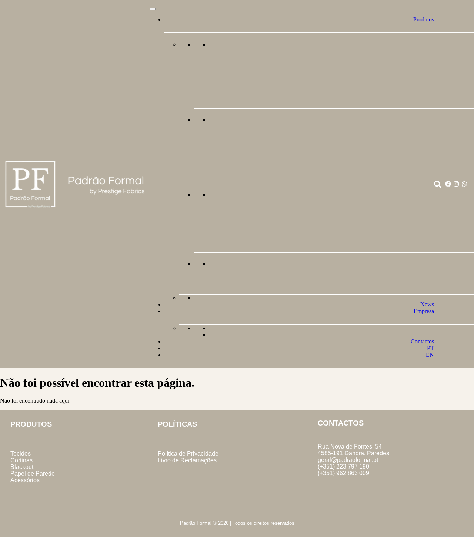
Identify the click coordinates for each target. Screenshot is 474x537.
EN (430, 355)
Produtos (423, 19)
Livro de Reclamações (187, 460)
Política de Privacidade (188, 453)
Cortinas (21, 460)
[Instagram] (456, 184)
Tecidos (20, 453)
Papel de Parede (32, 473)
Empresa (424, 311)
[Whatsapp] (464, 184)
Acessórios (25, 480)
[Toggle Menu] (153, 9)
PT (430, 348)
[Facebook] (448, 184)
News (427, 304)
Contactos (422, 341)
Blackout (21, 467)
